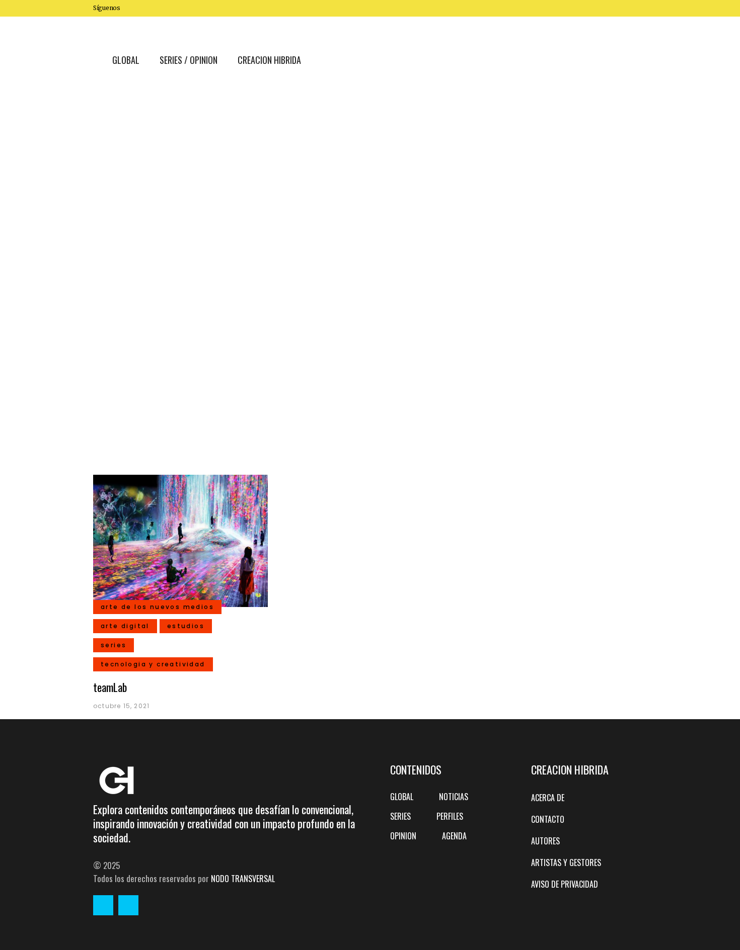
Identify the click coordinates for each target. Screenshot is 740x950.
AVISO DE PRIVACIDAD (564, 884)
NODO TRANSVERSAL (243, 879)
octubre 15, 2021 (121, 706)
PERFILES (449, 816)
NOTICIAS (453, 796)
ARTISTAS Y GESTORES (566, 862)
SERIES (400, 816)
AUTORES (545, 841)
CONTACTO (547, 819)
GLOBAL (401, 796)
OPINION (403, 835)
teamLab (110, 687)
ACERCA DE (547, 798)
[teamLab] (180, 540)
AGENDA (454, 835)
